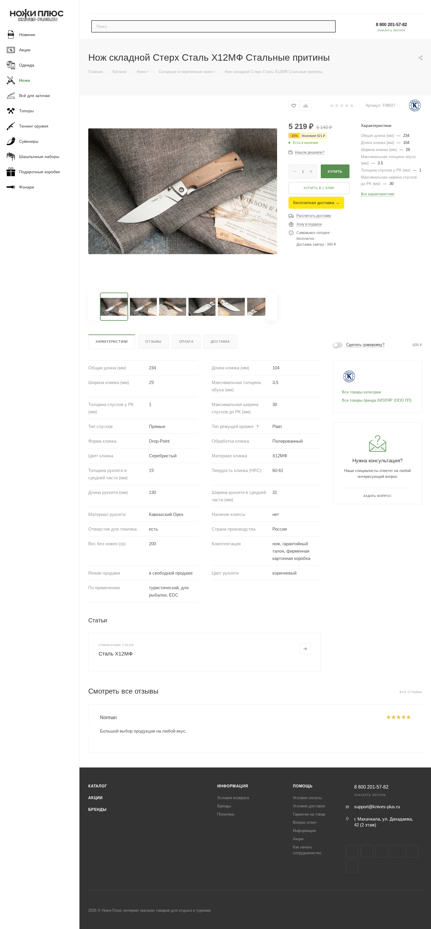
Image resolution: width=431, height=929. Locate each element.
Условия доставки (309, 806)
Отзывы (153, 341)
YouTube (397, 851)
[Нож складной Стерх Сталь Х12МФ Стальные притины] (182, 191)
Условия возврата (233, 798)
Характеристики (112, 341)
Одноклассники (411, 851)
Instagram (367, 851)
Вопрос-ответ (305, 822)
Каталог (97, 786)
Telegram (382, 851)
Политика (225, 814)
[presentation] (88, 729)
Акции (95, 798)
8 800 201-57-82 (391, 24)
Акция (298, 839)
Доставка (220, 341)
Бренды (97, 809)
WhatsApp (352, 866)
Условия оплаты (307, 798)
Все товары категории (361, 392)
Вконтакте (352, 851)
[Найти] (328, 26)
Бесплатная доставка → (316, 202)
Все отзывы (411, 692)
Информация (232, 786)
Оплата (186, 341)
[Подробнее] (305, 648)
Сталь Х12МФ (116, 654)
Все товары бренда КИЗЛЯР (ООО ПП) (376, 400)
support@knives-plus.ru (377, 806)
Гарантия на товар (309, 814)
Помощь (303, 786)
